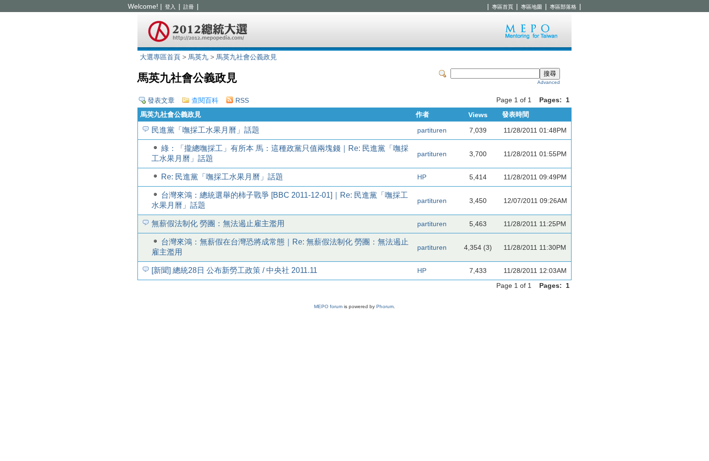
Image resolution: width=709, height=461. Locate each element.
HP (421, 177)
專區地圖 (531, 7)
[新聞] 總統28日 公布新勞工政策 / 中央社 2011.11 (234, 270)
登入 (170, 7)
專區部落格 (563, 7)
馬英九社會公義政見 (246, 57)
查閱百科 (204, 100)
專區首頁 (502, 7)
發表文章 (161, 100)
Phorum (385, 306)
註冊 (188, 7)
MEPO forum (328, 306)
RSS (242, 100)
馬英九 (198, 57)
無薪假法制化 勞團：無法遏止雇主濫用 (218, 223)
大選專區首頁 (160, 57)
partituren (432, 130)
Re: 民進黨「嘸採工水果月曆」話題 (222, 177)
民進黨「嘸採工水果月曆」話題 (205, 130)
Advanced (548, 82)
